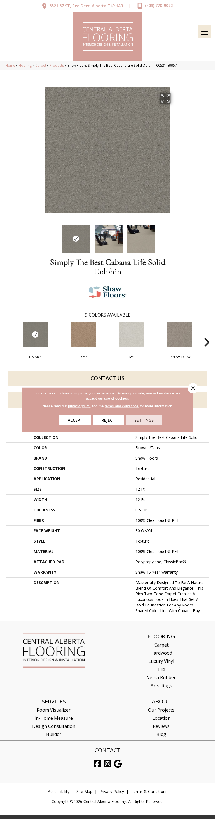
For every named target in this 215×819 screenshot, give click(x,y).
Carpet (40, 65)
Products (57, 65)
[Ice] (132, 334)
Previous (40, 236)
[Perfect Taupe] (180, 334)
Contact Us (107, 378)
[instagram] (107, 764)
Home (10, 65)
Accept (75, 420)
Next (174, 236)
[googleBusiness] (118, 764)
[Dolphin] (35, 334)
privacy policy (79, 406)
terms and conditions (122, 406)
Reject (108, 420)
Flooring (25, 65)
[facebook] (97, 764)
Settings (144, 420)
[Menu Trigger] (204, 31)
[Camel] (83, 334)
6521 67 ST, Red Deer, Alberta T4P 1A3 (86, 5)
